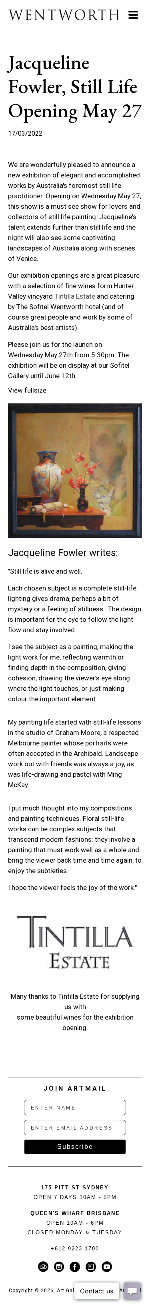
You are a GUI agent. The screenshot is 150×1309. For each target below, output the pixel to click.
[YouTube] (107, 1267)
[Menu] (133, 15)
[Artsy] (92, 1267)
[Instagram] (60, 1267)
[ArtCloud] (44, 1267)
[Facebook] (76, 1267)
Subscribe (75, 1146)
